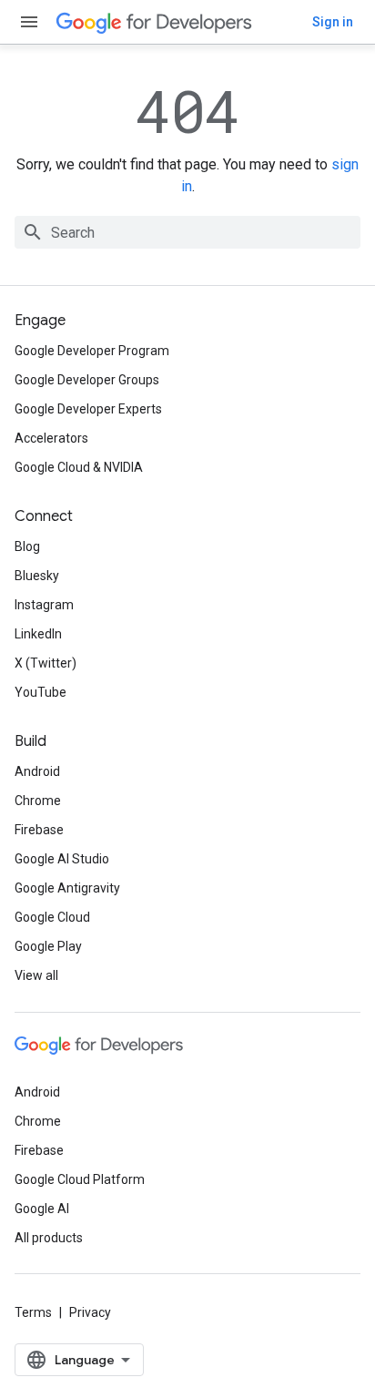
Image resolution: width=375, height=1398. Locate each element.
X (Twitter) (45, 663)
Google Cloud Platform (80, 1179)
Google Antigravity (67, 888)
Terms (33, 1312)
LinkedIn (38, 634)
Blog (27, 546)
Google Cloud (52, 917)
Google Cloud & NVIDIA (79, 467)
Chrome (38, 800)
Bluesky (37, 575)
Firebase (39, 829)
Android (37, 771)
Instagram (44, 604)
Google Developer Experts (88, 409)
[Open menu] (29, 22)
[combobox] (187, 232)
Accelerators (51, 438)
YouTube (40, 692)
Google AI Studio (62, 859)
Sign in (332, 22)
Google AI (42, 1208)
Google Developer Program (92, 350)
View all (36, 975)
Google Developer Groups (87, 379)
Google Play (48, 946)
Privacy (90, 1312)
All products (49, 1237)
